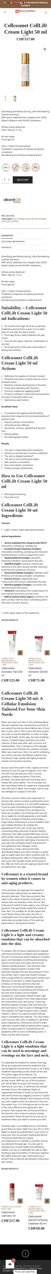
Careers (7, 1268)
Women (14, 221)
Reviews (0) (6, 247)
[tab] (23, 236)
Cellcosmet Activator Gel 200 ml (11, 672)
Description (7, 236)
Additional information (13, 242)
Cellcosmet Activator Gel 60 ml (38, 672)
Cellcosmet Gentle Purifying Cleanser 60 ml (37, 1220)
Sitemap (6, 1271)
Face (15, 219)
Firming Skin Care (26, 219)
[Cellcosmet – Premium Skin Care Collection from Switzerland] (12, 200)
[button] (5, 12)
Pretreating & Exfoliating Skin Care (9, 663)
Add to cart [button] (20, 652)
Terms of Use (35, 1268)
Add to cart (22, 180)
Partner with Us (20, 1268)
